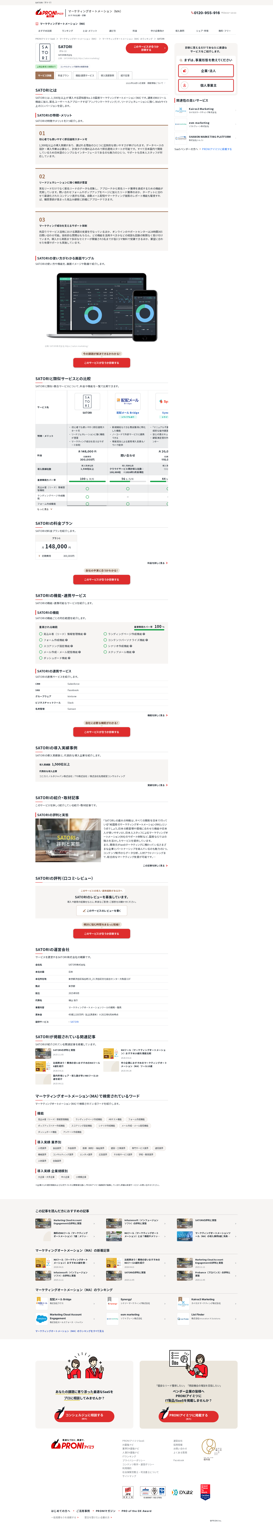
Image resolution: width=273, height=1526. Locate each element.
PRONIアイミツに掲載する (217, 149)
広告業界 (103, 1154)
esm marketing (130, 1314)
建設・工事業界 (118, 1148)
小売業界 (42, 1148)
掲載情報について (144, 83)
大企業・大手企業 (46, 1177)
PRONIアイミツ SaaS (45, 39)
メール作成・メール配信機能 (135, 1125)
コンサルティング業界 (63, 1154)
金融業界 (57, 1161)
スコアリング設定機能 (81, 1125)
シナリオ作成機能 (107, 1125)
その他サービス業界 (123, 1154)
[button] (206, 70)
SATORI (65, 46)
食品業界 (57, 1148)
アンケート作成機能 (72, 1132)
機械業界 (42, 1154)
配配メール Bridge (128, 412)
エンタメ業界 (86, 1154)
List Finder (197, 1314)
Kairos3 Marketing (202, 1299)
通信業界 (159, 1148)
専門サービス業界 (140, 1148)
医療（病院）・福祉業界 (93, 1148)
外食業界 (72, 1148)
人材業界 (42, 1161)
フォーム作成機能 (136, 1119)
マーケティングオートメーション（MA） (79, 39)
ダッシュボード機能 (47, 1132)
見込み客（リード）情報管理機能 (53, 1119)
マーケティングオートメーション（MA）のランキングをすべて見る (69, 1331)
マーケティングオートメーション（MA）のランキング (127, 39)
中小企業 (65, 1177)
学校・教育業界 (146, 1154)
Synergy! (126, 1299)
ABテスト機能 (115, 1119)
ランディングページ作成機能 (89, 1119)
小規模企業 (81, 1177)
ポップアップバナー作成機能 (51, 1125)
